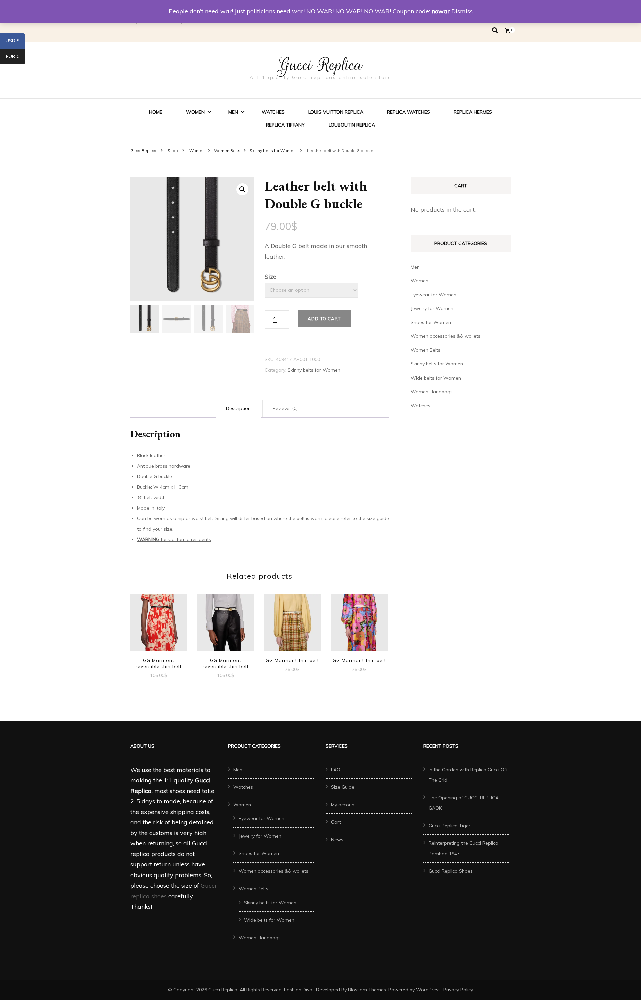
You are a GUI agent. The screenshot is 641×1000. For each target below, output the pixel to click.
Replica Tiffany (285, 125)
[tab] (238, 409)
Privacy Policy (458, 990)
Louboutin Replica (352, 125)
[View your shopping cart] (508, 30)
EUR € (15, 57)
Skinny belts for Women (314, 370)
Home (155, 112)
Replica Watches (408, 112)
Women (195, 112)
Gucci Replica (320, 65)
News (337, 840)
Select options (158, 623)
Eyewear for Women (433, 295)
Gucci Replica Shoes (451, 871)
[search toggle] (495, 30)
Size (270, 276)
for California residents (174, 539)
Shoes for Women (431, 322)
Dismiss (462, 11)
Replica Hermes (473, 112)
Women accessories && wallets (445, 336)
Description (238, 408)
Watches (273, 112)
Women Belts (425, 350)
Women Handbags (432, 392)
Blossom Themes (367, 990)
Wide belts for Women (436, 378)
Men (233, 112)
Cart (336, 822)
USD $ (15, 42)
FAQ (335, 770)
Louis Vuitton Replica (335, 112)
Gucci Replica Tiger (449, 826)
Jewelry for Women (432, 308)
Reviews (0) (285, 408)
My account (343, 805)
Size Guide (342, 787)
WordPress (428, 990)
